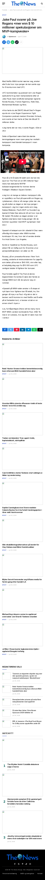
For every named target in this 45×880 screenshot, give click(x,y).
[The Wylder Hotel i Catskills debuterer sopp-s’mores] (22, 750)
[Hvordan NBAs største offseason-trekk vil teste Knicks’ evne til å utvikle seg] (22, 389)
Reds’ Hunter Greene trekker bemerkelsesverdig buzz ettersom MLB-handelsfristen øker (22, 370)
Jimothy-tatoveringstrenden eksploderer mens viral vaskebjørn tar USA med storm (24, 837)
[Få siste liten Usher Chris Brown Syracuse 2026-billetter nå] (6, 713)
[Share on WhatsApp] (12, 42)
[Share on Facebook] (4, 42)
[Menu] (3, 3)
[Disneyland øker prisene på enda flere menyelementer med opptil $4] (6, 702)
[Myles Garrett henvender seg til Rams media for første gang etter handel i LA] (22, 565)
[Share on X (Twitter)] (8, 42)
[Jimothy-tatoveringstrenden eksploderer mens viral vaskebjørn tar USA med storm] (22, 822)
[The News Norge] (23, 3)
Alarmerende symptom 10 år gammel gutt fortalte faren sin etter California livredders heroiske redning (24, 801)
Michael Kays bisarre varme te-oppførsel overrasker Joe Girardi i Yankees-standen (19, 615)
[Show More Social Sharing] (21, 42)
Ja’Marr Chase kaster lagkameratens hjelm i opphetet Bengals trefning (20, 650)
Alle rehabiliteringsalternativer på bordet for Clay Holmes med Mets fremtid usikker (20, 546)
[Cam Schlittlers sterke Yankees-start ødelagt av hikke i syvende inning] (22, 458)
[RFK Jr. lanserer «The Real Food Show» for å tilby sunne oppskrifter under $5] (6, 723)
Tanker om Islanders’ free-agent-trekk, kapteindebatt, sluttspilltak (18, 439)
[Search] (42, 3)
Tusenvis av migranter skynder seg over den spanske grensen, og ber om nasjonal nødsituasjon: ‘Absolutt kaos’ (27, 676)
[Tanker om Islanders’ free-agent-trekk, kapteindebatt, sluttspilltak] (22, 423)
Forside (4, 10)
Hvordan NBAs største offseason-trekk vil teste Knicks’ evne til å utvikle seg (22, 404)
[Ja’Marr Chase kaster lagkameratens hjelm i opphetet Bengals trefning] (22, 634)
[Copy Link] (17, 42)
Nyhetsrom (12, 36)
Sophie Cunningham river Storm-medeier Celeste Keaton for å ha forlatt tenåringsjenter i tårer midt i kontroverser (22, 510)
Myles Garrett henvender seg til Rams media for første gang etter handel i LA (22, 580)
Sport (4, 15)
